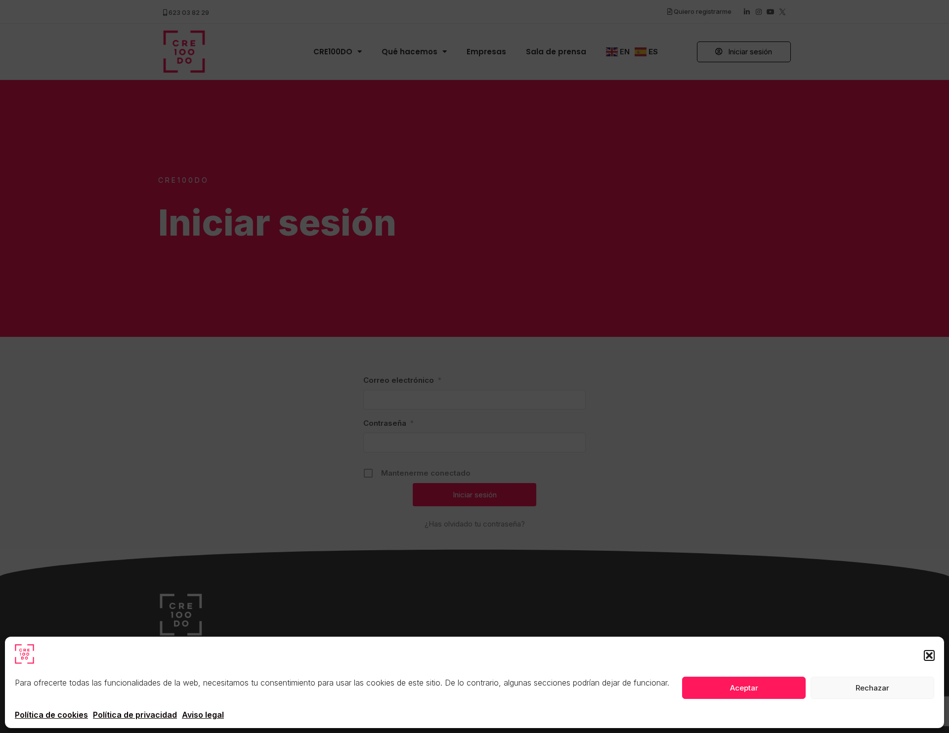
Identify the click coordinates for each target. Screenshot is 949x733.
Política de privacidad (135, 715)
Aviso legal (203, 715)
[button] (929, 655)
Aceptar (744, 687)
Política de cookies (51, 715)
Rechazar (872, 687)
